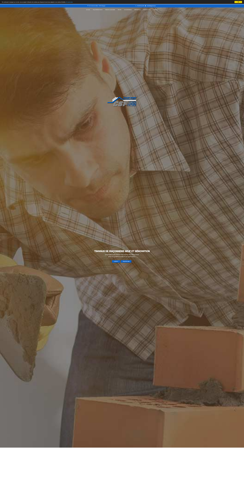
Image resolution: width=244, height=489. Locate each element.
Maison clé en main (110, 9)
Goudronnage (128, 9)
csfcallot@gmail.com (151, 5)
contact (116, 261)
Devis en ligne (147, 9)
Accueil (88, 9)
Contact (155, 9)
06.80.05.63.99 (140, 5)
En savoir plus (69, 2)
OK (238, 2)
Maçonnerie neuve (97, 9)
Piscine (119, 9)
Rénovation (137, 9)
